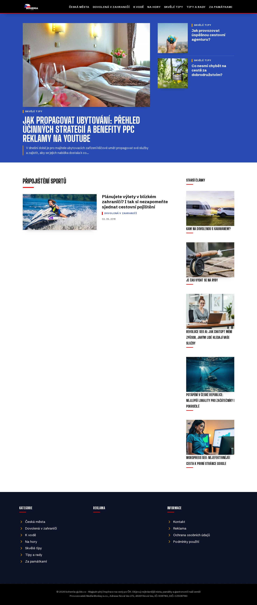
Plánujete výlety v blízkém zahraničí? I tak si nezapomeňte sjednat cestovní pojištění (135, 201)
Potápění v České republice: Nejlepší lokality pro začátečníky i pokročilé (210, 400)
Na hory (154, 7)
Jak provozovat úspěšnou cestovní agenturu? (208, 35)
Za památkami (221, 7)
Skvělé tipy (173, 7)
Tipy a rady (196, 7)
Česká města (79, 7)
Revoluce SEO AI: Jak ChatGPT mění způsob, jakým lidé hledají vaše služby (209, 337)
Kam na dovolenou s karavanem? (208, 229)
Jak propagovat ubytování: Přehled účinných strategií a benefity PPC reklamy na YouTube (81, 129)
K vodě (138, 7)
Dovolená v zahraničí (111, 7)
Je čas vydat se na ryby (202, 280)
